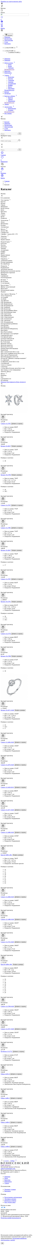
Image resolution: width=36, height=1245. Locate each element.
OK (2, 1243)
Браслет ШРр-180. (6, 964)
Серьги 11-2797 (6, 505)
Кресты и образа (9, 96)
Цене (18, 382)
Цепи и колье (8, 63)
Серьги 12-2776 (6, 633)
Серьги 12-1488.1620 (7, 919)
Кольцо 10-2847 (6, 550)
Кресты (10, 97)
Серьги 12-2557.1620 (7, 1029)
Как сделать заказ (9, 1202)
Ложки (6, 104)
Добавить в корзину (17, 423)
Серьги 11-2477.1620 (7, 810)
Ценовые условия (10, 1189)
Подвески (7, 93)
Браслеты (7, 71)
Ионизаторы (12, 108)
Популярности (11, 382)
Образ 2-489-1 (5, 1098)
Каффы (10, 85)
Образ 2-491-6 (5, 1074)
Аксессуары (8, 107)
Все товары (8, 113)
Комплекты (8, 73)
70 (11, 1161)
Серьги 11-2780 (6, 528)
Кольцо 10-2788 (6, 656)
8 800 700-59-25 (6, 1165)
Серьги (6, 75)
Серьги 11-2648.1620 (7, 897)
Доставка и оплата (10, 1199)
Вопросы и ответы (10, 1200)
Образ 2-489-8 (5, 1146)
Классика (11, 77)
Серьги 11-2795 (6, 423)
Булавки (10, 110)
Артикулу (23, 382)
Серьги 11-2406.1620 (7, 742)
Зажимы (10, 82)
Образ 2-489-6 (5, 1122)
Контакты (7, 43)
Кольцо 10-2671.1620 (7, 710)
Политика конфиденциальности (11, 1218)
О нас (6, 42)
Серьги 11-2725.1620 (7, 942)
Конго (10, 87)
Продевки (11, 88)
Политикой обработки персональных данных (14, 1239)
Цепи (10, 64)
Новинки (7, 37)
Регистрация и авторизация (13, 1197)
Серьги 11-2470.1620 (7, 765)
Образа (10, 99)
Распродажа (8, 38)
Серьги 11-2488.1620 (7, 832)
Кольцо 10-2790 (6, 475)
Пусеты (10, 78)
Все (13, 1161)
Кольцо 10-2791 (6, 601)
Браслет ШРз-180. (6, 855)
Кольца (6, 92)
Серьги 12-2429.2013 (7, 787)
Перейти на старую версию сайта (11, 1)
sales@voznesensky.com (8, 1168)
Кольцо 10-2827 (6, 446)
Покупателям (8, 40)
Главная (6, 181)
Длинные (11, 80)
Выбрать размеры (17, 446)
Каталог (9, 35)
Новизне (4, 382)
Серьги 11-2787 (6, 579)
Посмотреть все (9, 69)
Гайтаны (11, 68)
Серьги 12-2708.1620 (7, 1006)
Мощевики (11, 101)
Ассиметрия (12, 83)
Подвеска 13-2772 (6, 1051)
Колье (10, 66)
